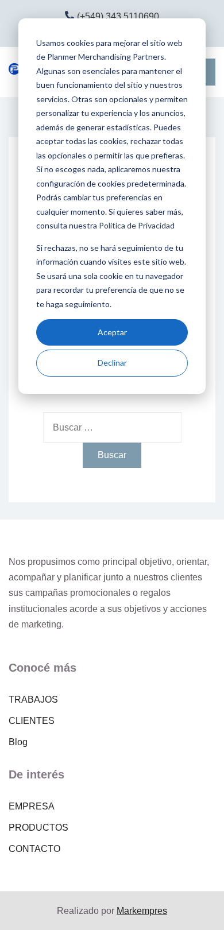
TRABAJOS (33, 699)
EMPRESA (32, 806)
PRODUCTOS (38, 827)
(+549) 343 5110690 (118, 16)
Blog (18, 742)
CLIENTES (32, 721)
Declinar (112, 362)
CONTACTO (34, 849)
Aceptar (112, 332)
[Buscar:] (112, 427)
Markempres (142, 911)
